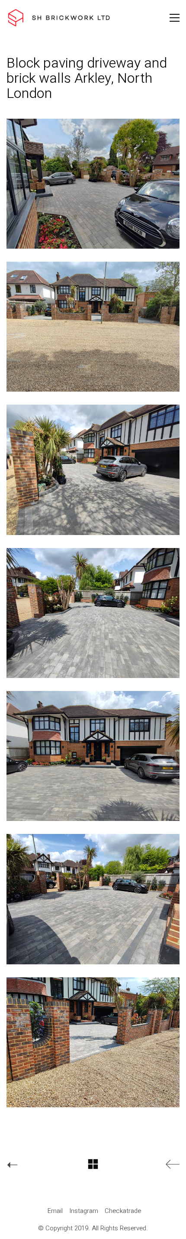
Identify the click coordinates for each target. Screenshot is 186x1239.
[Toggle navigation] (175, 18)
